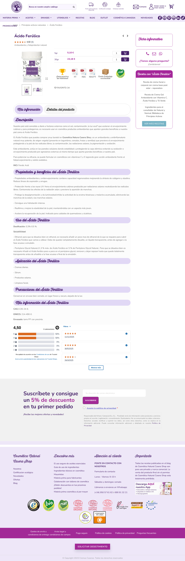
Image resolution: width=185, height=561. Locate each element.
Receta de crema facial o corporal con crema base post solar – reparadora (154, 85)
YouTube (165, 18)
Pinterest (169, 18)
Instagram (174, 18)
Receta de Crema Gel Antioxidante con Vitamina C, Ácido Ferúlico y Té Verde (154, 97)
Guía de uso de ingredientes (66, 467)
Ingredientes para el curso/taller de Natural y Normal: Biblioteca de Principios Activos (154, 112)
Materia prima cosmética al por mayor (71, 491)
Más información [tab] (28, 109)
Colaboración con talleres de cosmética (71, 481)
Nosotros (17, 468)
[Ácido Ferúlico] (47, 79)
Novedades (18, 476)
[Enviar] (74, 7)
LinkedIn (178, 18)
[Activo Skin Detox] (123, 36)
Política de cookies (103, 533)
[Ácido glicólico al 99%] (128, 36)
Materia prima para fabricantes (68, 478)
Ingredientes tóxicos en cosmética (69, 470)
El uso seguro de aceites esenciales (69, 463)
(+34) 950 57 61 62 (104, 492)
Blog (15, 483)
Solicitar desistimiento (92, 546)
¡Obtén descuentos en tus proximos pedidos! (70, 487)
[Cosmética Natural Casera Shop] (16, 7)
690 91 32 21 (121, 492)
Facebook (160, 18)
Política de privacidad (124, 533)
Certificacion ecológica (23, 472)
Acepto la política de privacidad (101, 408)
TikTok (183, 18)
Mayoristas (59, 474)
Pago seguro (81, 533)
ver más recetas (154, 123)
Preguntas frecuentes (146, 533)
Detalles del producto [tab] (60, 109)
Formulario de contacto (105, 471)
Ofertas (16, 479)
